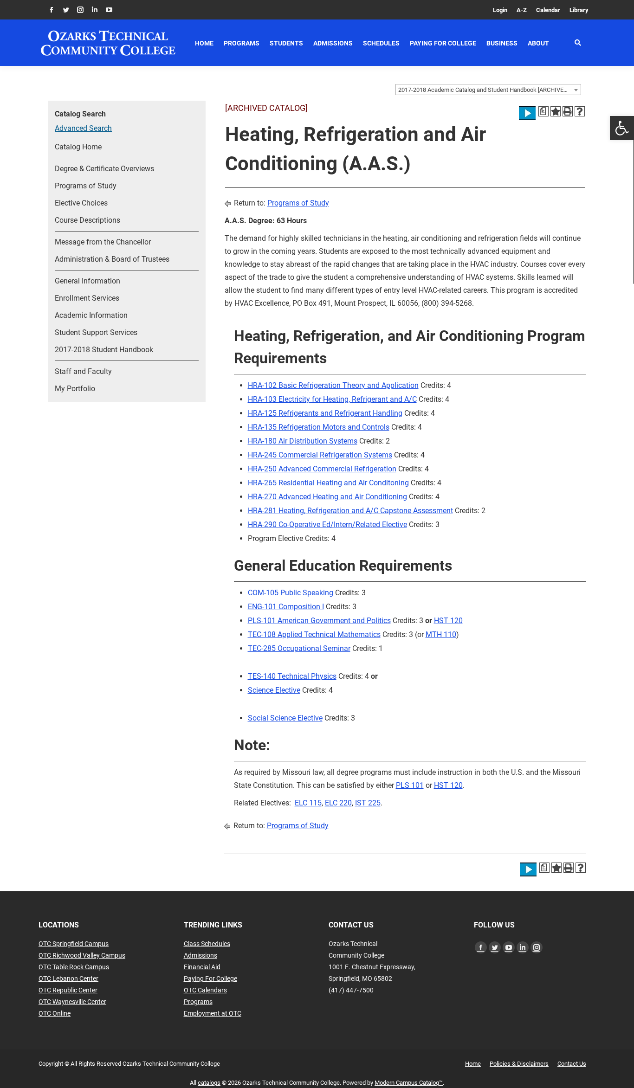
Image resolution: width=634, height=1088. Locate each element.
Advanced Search (83, 128)
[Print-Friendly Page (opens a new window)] (568, 111)
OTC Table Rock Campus (74, 967)
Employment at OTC (212, 1013)
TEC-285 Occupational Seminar (299, 648)
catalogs (209, 1082)
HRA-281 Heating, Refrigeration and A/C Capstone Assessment (350, 510)
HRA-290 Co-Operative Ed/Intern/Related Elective (327, 524)
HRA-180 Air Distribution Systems (302, 441)
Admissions (200, 955)
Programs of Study (85, 185)
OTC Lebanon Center (68, 978)
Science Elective (274, 690)
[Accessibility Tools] (622, 128)
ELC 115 (308, 802)
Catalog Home (78, 146)
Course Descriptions (87, 220)
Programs (198, 1001)
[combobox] (488, 89)
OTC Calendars (205, 990)
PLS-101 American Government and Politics (319, 620)
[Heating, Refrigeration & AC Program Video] (527, 113)
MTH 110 (441, 634)
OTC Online (55, 1013)
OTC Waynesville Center (72, 1001)
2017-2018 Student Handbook (104, 349)
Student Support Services (96, 332)
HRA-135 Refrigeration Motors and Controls (318, 427)
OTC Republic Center (68, 990)
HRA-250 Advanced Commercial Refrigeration (322, 468)
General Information (87, 281)
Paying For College (210, 978)
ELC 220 (338, 802)
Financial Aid (202, 967)
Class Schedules (207, 943)
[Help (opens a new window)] (580, 111)
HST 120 (448, 620)
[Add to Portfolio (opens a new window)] (555, 111)
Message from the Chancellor (103, 242)
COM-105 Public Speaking (290, 592)
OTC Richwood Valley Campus (82, 955)
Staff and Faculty (83, 371)
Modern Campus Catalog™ (409, 1082)
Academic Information (91, 315)
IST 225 (368, 802)
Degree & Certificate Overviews (104, 168)
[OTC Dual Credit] (108, 43)
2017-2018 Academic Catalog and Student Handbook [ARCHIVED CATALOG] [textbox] (489, 89)
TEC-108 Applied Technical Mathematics (314, 634)
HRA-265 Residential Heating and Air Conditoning (328, 482)
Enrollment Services (87, 298)
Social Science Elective (285, 718)
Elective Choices (81, 203)
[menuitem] (500, 10)
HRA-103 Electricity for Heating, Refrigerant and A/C (332, 399)
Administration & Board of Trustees (112, 259)
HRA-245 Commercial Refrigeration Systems (320, 455)
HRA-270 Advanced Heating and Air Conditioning (327, 496)
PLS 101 (410, 785)
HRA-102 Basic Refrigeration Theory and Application (333, 385)
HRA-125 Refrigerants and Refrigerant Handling (325, 413)
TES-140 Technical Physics (292, 676)
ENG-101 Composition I (286, 606)
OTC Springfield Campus (74, 943)
